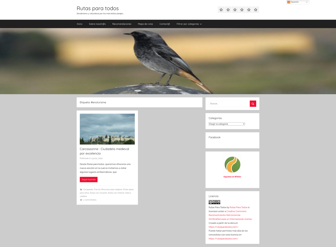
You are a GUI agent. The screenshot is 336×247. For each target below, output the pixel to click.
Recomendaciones (121, 23)
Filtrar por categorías (188, 23)
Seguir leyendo (89, 179)
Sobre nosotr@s (97, 23)
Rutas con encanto (98, 193)
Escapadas (88, 189)
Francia (97, 189)
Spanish (294, 2)
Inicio (79, 23)
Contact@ (165, 23)
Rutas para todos (98, 8)
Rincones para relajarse (111, 189)
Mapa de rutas (145, 23)
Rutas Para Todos (238, 207)
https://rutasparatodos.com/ (223, 227)
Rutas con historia (116, 193)
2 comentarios (89, 200)
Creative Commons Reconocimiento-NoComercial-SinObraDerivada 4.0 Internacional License (230, 215)
